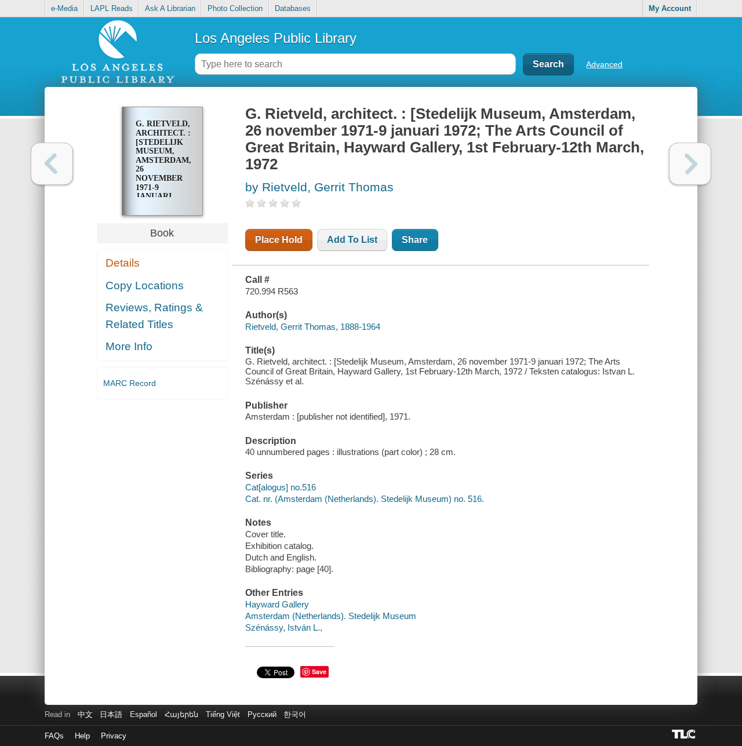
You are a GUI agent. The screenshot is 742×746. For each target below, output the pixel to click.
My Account (670, 8)
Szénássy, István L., (283, 627)
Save (319, 671)
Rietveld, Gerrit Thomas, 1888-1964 (312, 327)
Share (415, 240)
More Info (129, 346)
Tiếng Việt (223, 714)
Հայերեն (181, 714)
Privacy (113, 736)
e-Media (64, 8)
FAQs (54, 736)
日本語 (111, 714)
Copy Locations (145, 285)
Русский (262, 714)
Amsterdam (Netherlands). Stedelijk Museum (330, 616)
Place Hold (279, 240)
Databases (293, 8)
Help (82, 736)
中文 (85, 714)
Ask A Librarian (170, 8)
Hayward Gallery (277, 604)
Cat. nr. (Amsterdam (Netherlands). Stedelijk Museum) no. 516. (364, 499)
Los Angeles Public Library (276, 38)
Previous (52, 164)
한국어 (294, 714)
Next (690, 164)
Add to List (352, 240)
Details (123, 263)
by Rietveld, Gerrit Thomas (319, 187)
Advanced (604, 64)
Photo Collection (235, 8)
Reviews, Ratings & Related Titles (154, 315)
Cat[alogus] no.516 (280, 487)
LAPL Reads (111, 8)
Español (143, 714)
